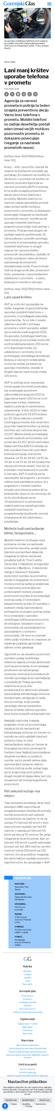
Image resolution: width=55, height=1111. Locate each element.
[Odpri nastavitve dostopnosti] (5, 1106)
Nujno (14, 1104)
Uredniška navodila (27, 1002)
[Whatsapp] (29, 94)
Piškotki (27, 1005)
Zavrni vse (44, 1100)
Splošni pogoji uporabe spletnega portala (27, 1051)
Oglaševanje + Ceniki (27, 1024)
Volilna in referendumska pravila (27, 1012)
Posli (27, 981)
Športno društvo (27, 1069)
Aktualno (27, 971)
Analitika (26, 1104)
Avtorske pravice (27, 1009)
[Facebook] (6, 94)
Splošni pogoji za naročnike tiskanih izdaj (27, 1048)
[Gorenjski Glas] (27, 959)
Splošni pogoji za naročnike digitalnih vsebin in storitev (27, 1056)
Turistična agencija (27, 1072)
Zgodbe (27, 977)
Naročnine (27, 1033)
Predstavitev (27, 996)
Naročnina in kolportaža (27, 1045)
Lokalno (27, 974)
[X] (12, 94)
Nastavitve (41, 1104)
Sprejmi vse (11, 1100)
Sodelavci (27, 999)
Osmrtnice (28, 1030)
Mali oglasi (27, 1027)
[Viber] (35, 94)
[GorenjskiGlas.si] (19, 4)
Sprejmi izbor (28, 1100)
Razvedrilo (27, 984)
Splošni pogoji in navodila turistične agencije (27, 1075)
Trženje (28, 1106)
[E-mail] (24, 94)
